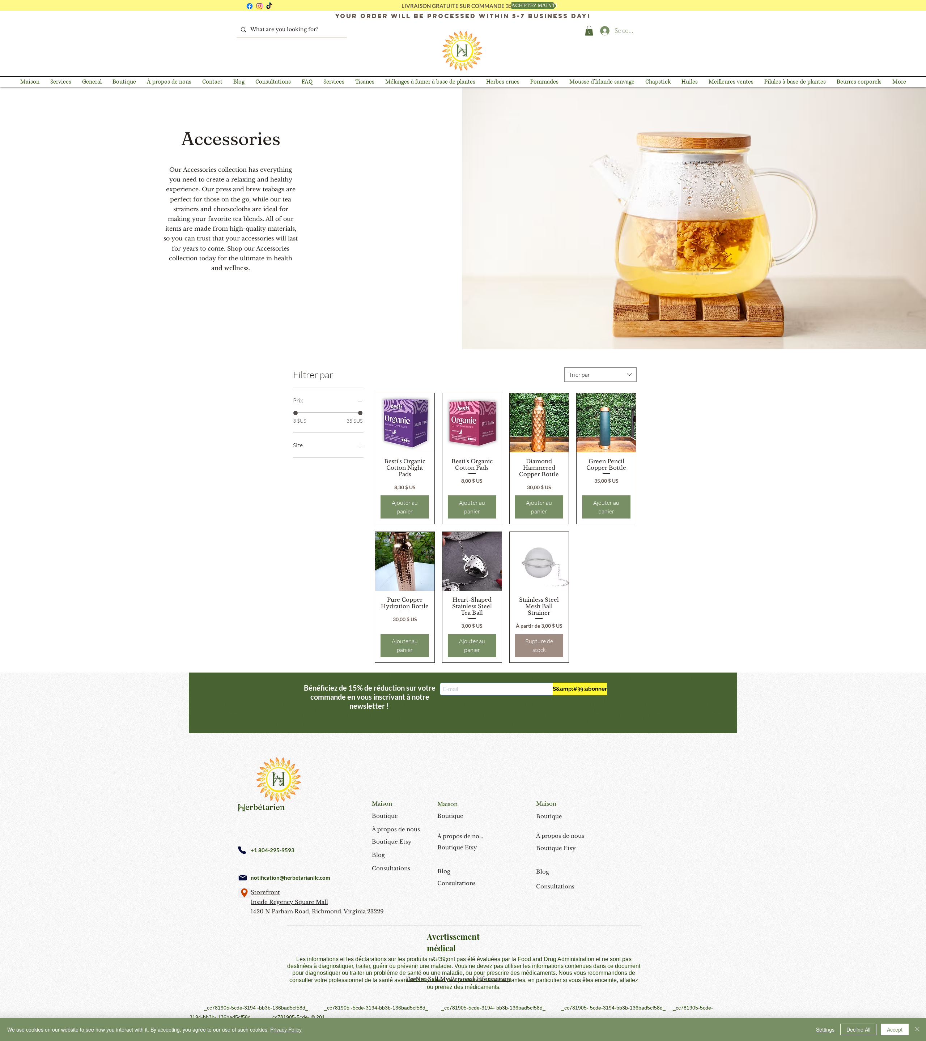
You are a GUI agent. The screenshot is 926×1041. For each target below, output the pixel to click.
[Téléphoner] (242, 850)
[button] (589, 30)
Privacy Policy (286, 1029)
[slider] (295, 413)
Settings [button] (825, 1029)
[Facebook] (250, 6)
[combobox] (600, 374)
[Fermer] (917, 1029)
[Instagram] (259, 6)
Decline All (858, 1029)
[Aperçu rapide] (404, 422)
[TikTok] (269, 6)
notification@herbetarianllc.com (290, 877)
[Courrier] (242, 877)
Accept (894, 1029)
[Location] (244, 893)
